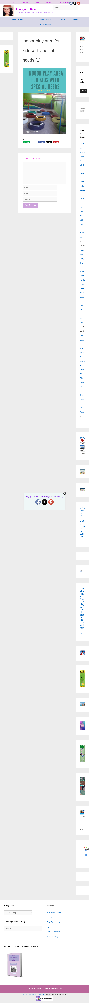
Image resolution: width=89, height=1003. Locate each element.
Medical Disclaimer (54, 932)
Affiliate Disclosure (54, 913)
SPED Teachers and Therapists (41, 19)
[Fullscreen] (88, 91)
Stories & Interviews (16, 19)
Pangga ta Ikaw (26, 9)
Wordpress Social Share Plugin (34, 994)
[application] (83, 91)
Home (13, 2)
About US (25, 2)
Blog (37, 2)
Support (62, 19)
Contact (48, 2)
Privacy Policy (52, 937)
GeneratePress (56, 988)
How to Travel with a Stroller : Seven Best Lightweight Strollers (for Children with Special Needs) (82, 190)
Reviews (76, 19)
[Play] (83, 91)
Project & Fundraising (44, 24)
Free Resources (64, 2)
